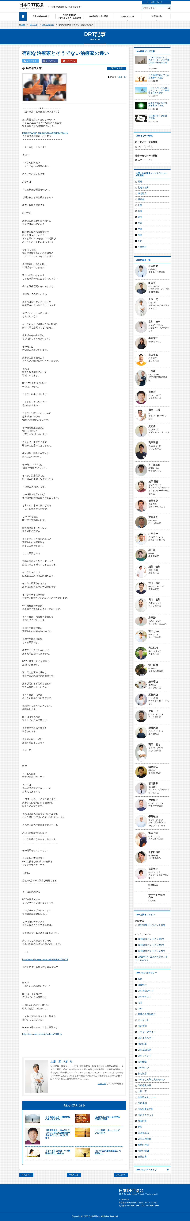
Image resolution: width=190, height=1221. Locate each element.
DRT (140, 1008)
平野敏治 (153, 816)
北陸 (140, 205)
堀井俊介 (153, 517)
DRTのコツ (143, 1067)
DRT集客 (142, 1103)
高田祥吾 (153, 442)
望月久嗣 (153, 727)
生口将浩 (153, 354)
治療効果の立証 (145, 1109)
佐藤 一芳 (153, 711)
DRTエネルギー (145, 1038)
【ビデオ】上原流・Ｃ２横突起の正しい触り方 (57, 1151)
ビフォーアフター (147, 1032)
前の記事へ (26, 1175)
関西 (140, 223)
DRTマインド (144, 1055)
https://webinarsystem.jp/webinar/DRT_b (42, 1034)
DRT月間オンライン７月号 (151, 925)
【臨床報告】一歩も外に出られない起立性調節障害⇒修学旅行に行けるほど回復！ (57, 1134)
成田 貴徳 (153, 481)
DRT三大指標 (116, 68)
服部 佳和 (154, 566)
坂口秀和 (153, 783)
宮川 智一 (154, 321)
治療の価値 (143, 1150)
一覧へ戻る (74, 1175)
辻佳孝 (152, 371)
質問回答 (142, 1121)
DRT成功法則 (144, 1049)
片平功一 (153, 533)
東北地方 (142, 193)
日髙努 (152, 391)
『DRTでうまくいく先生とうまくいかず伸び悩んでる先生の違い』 (158, 61)
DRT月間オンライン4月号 (151, 939)
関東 (140, 211)
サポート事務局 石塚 (157, 896)
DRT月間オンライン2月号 (151, 945)
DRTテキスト (144, 996)
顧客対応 (142, 1073)
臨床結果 (142, 1044)
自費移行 (142, 985)
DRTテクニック (145, 1115)
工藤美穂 (153, 694)
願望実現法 (143, 1133)
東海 (140, 217)
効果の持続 (143, 1144)
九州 (140, 241)
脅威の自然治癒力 (147, 1014)
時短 (140, 979)
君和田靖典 (154, 852)
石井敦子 (153, 869)
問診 (140, 1127)
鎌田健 (152, 550)
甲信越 (141, 199)
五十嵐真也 (154, 465)
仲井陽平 (153, 800)
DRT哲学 (142, 1026)
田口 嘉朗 (154, 599)
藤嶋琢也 (153, 681)
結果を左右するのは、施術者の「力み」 (158, 104)
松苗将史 (153, 500)
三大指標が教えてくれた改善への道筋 (158, 76)
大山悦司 (153, 647)
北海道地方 (143, 187)
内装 (140, 1002)
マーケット (143, 1020)
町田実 (152, 283)
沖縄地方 (142, 247)
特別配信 (153, 885)
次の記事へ (121, 1175)
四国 (140, 235)
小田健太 (153, 266)
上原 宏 (122, 77)
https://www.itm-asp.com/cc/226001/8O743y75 (45, 133)
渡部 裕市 (154, 583)
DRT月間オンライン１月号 (151, 951)
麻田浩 (152, 617)
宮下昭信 (153, 665)
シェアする (32, 61)
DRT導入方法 (144, 1085)
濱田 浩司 (153, 833)
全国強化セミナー (147, 1097)
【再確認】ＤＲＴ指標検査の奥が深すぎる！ (57, 1118)
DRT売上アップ (145, 990)
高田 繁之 (154, 744)
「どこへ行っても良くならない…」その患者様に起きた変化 (158, 90)
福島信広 (153, 767)
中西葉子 (153, 338)
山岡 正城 (154, 410)
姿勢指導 (142, 1156)
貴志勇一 (153, 426)
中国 (140, 229)
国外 (140, 181)
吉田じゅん (154, 631)
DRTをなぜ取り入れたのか (151, 1079)
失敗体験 (142, 1061)
